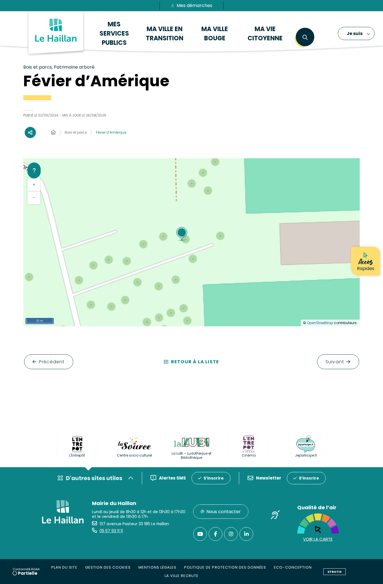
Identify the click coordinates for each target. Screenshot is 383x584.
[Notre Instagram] (231, 534)
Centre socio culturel (134, 455)
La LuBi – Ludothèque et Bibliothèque (191, 455)
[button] (304, 37)
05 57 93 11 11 (111, 531)
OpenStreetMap (320, 322)
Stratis (334, 571)
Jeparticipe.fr (306, 455)
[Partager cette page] (30, 132)
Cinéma (249, 455)
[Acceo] (275, 515)
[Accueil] (53, 132)
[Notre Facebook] (215, 534)
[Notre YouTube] (200, 534)
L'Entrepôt (77, 455)
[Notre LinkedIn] (246, 534)
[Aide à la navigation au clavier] (34, 170)
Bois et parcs (76, 132)
